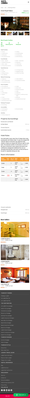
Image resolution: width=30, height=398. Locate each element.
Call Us (7, 396)
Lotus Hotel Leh (5, 284)
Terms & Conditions (5, 380)
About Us (3, 375)
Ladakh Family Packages (6, 330)
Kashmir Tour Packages (6, 334)
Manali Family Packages (6, 322)
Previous (2, 24)
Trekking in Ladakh (5, 295)
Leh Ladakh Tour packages (6, 306)
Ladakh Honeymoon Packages (7, 318)
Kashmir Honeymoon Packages (8, 332)
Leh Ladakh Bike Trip (5, 298)
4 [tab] (17, 236)
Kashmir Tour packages (6, 308)
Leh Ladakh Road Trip (5, 300)
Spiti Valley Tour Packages (6, 320)
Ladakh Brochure (4, 367)
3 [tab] (16, 236)
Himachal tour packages (6, 310)
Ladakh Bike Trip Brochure (6, 370)
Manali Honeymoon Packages (7, 325)
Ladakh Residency (5, 238)
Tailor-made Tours (5, 350)
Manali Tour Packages (5, 327)
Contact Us (3, 377)
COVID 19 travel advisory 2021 (7, 382)
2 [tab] (14, 236)
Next (27, 24)
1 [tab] (13, 236)
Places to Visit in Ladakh (6, 357)
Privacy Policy (4, 384)
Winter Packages (4, 342)
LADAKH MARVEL (5, 261)
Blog (2, 365)
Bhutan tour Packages (5, 313)
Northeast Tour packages (6, 315)
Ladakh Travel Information (6, 355)
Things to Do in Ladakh (6, 360)
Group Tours (3, 347)
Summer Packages (5, 340)
